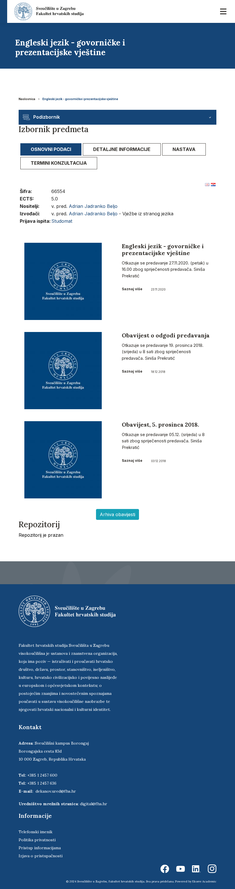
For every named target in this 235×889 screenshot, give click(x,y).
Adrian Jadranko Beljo (93, 206)
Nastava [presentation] (184, 149)
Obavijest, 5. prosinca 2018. (160, 424)
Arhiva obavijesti (117, 514)
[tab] (50, 149)
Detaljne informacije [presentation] (121, 149)
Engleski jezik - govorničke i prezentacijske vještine (80, 99)
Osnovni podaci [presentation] (51, 149)
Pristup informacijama (40, 847)
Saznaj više (132, 289)
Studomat (61, 221)
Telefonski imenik (35, 831)
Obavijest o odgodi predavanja (165, 335)
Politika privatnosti (37, 839)
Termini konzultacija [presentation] (59, 163)
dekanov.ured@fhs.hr (56, 791)
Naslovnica (27, 99)
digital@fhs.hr (93, 803)
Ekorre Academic (204, 881)
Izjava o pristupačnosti (40, 855)
